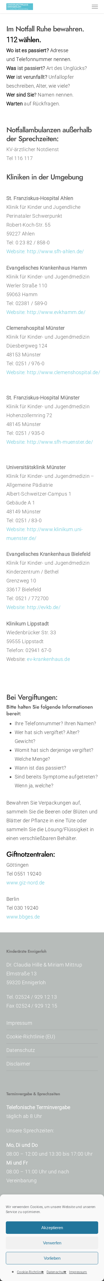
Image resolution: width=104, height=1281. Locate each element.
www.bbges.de (23, 917)
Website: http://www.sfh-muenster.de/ (49, 442)
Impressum (78, 1272)
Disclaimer (18, 1064)
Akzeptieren (52, 1227)
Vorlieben (52, 1258)
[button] (95, 6)
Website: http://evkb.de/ (33, 607)
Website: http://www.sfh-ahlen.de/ (45, 251)
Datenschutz (56, 1272)
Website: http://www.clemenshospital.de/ (53, 372)
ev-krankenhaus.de (48, 659)
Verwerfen (52, 1243)
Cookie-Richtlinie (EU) (30, 1036)
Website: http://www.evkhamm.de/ (45, 312)
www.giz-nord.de (25, 883)
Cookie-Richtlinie (30, 1272)
